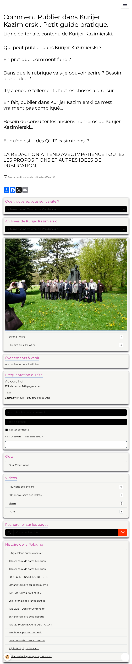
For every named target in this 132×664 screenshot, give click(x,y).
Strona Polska (65, 336)
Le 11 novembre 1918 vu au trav (27, 640)
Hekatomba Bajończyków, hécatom (30, 656)
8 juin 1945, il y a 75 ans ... (24, 648)
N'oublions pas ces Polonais (25, 632)
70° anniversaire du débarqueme (28, 584)
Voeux (65, 503)
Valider (66, 444)
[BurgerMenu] (125, 6)
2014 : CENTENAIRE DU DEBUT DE (29, 576)
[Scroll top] (125, 657)
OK (122, 532)
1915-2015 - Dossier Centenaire (27, 608)
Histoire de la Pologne (65, 345)
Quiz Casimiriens (19, 465)
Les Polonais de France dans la (27, 600)
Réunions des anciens (65, 486)
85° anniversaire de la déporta (27, 616)
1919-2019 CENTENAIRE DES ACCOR (30, 624)
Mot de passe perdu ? (33, 437)
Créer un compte (13, 437)
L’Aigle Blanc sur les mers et (26, 553)
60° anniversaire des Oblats (65, 495)
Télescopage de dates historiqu (27, 561)
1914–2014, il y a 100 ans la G (25, 592)
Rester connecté (19, 429)
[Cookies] (7, 657)
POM (65, 511)
